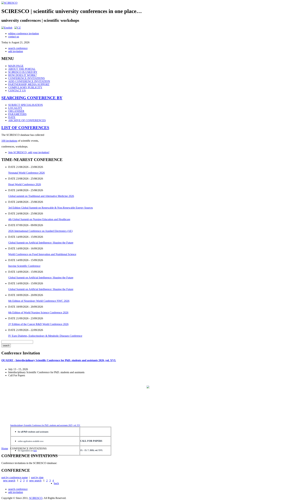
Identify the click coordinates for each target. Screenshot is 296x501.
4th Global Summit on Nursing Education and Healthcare (39, 219)
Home (4, 448)
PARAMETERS (17, 114)
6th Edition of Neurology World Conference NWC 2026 (38, 300)
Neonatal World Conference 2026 (26, 172)
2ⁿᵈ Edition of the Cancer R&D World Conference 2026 (38, 324)
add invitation (15, 51)
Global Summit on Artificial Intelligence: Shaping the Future (40, 242)
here (35, 450)
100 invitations (9, 140)
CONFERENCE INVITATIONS (26, 78)
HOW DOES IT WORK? (22, 75)
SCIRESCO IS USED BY (22, 72)
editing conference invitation (23, 33)
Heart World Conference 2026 (24, 184)
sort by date (37, 477)
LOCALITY (15, 108)
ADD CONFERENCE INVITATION (29, 81)
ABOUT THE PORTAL (21, 68)
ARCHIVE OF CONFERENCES (27, 120)
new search (9, 480)
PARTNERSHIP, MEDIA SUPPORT (29, 84)
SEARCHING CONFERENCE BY (31, 98)
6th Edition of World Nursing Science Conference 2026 (38, 312)
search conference (18, 48)
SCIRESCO (35, 498)
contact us (13, 36)
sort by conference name (14, 477)
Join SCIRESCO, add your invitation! (28, 152)
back (56, 483)
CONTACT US (17, 90)
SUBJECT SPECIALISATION (25, 104)
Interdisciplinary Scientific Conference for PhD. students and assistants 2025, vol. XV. (45, 425)
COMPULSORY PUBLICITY (25, 87)
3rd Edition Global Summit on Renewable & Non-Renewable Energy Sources (50, 207)
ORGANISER (16, 111)
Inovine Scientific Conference (24, 265)
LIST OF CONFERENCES (25, 127)
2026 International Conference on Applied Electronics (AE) (40, 231)
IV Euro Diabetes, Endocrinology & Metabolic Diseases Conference (45, 335)
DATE (11, 117)
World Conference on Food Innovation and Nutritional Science (42, 254)
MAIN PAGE (15, 65)
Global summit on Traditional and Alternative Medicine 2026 (41, 196)
